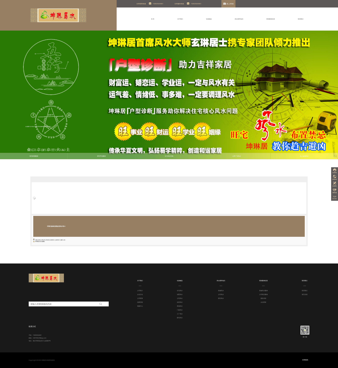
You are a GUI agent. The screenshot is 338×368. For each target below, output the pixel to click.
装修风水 (221, 291)
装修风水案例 (263, 291)
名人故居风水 (304, 156)
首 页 (152, 19)
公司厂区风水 (236, 156)
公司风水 (180, 298)
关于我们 (180, 19)
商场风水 (180, 306)
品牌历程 (140, 302)
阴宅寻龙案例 (101, 156)
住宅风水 (180, 291)
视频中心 (140, 306)
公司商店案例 (263, 294)
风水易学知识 (239, 19)
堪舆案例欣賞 (270, 19)
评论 (43, 240)
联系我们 (300, 19)
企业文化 (140, 294)
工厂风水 (180, 314)
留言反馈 (304, 294)
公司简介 (140, 291)
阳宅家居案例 (34, 156)
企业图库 (27, 126)
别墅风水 (180, 294)
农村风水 (180, 302)
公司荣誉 (140, 298)
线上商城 (230, 4)
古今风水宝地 (33, 126)
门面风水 (180, 310)
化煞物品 (209, 19)
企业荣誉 (263, 302)
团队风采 (263, 298)
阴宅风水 (180, 318)
